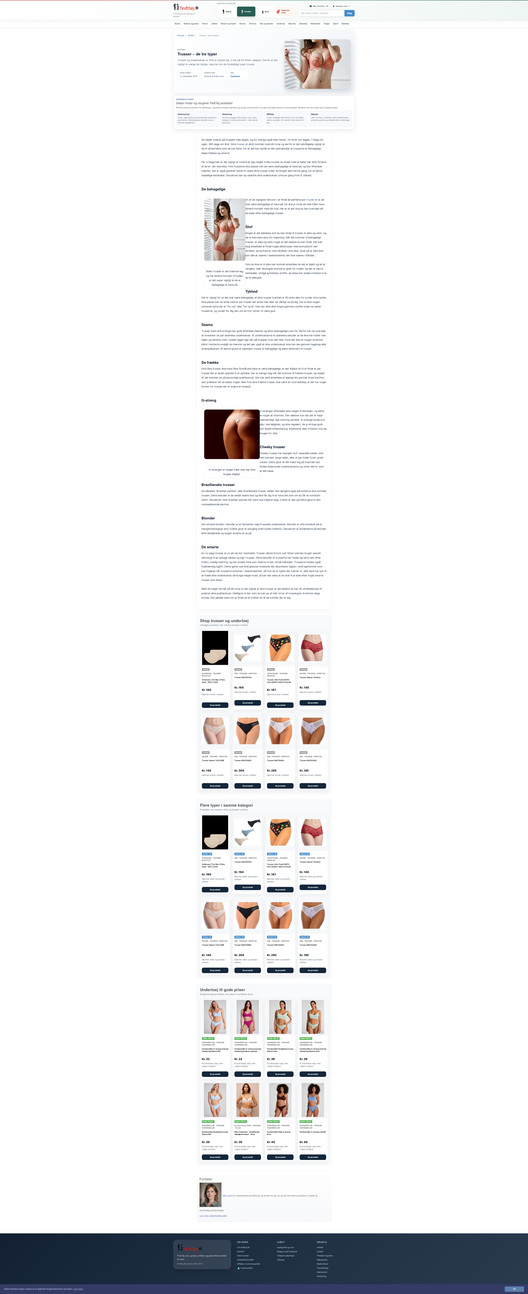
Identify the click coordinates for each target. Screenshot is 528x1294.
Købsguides (322, 1260)
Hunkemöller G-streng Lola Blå (313, 1132)
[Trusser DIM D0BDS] (248, 731)
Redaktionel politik (245, 1260)
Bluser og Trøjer (228, 23)
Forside (181, 35)
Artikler (191, 35)
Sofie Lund (219, 76)
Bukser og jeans (191, 23)
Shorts (242, 23)
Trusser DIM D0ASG (275, 760)
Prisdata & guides (325, 1255)
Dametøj (303, 23)
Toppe (327, 23)
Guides (320, 1251)
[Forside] (186, 7)
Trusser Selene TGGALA (310, 677)
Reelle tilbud (322, 1264)
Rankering (321, 1276)
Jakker (214, 23)
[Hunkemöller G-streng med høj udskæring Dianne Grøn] (313, 1017)
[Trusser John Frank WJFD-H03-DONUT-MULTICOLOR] (280, 648)
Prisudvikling (322, 1268)
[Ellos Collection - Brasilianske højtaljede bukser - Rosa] (248, 1100)
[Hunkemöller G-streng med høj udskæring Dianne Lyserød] (248, 1017)
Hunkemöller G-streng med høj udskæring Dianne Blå (215, 1050)
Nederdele (315, 23)
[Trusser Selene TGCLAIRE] (215, 731)
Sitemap (280, 1260)
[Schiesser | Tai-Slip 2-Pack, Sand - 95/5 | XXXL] (215, 648)
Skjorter (292, 23)
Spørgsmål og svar (285, 1247)
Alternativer (322, 1272)
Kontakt (240, 1251)
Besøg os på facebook (287, 1251)
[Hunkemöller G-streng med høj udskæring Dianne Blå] (215, 1017)
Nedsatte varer (342, 6)
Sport (335, 23)
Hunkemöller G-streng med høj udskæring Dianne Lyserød (247, 1050)
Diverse (252, 23)
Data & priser (243, 1255)
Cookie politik (246, 1268)
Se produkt (215, 705)
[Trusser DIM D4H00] (248, 648)
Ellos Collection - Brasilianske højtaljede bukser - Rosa (246, 1133)
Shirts (205, 23)
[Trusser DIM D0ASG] (280, 731)
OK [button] (514, 1289)
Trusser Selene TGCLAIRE (213, 760)
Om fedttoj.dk (243, 1247)
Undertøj (281, 23)
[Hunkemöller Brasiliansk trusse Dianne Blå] (215, 1100)
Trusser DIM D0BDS (242, 760)
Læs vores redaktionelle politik (213, 1216)
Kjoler (177, 23)
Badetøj (345, 23)
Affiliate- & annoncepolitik (248, 1264)
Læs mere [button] (78, 1289)
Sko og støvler (266, 23)
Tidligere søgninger (285, 1255)
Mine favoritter (320, 6)
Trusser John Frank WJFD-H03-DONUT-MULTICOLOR (279, 681)
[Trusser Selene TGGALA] (313, 648)
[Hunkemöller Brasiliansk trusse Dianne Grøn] (280, 1017)
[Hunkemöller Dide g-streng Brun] (280, 1100)
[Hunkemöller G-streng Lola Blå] (313, 1100)
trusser (241, 144)
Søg (349, 13)
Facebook (235, 76)
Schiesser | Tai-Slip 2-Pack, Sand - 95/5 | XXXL (213, 681)
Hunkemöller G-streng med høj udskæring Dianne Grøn (313, 1050)
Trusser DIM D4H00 (243, 677)
